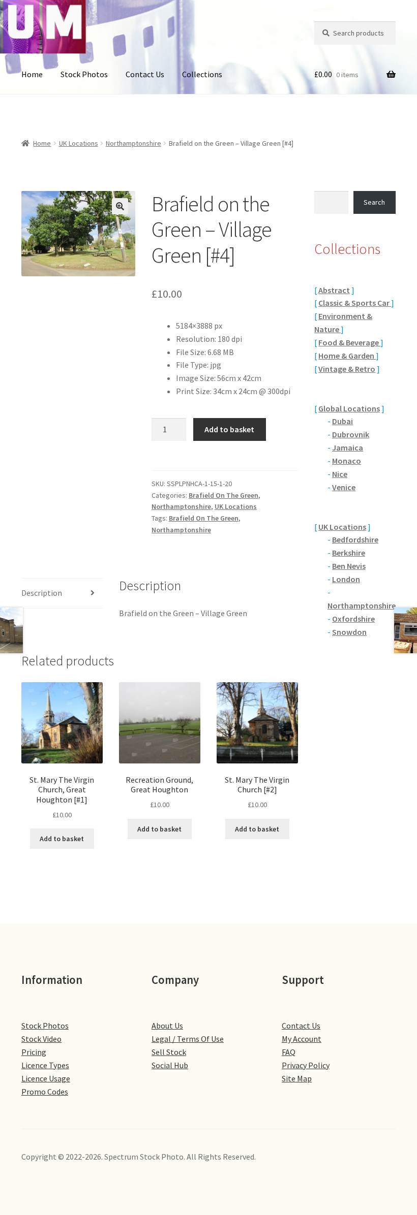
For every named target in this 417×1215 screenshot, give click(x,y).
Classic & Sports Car (354, 303)
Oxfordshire (353, 619)
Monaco (346, 461)
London (346, 579)
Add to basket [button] (62, 838)
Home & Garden (347, 355)
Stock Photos (84, 74)
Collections (202, 74)
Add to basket (229, 429)
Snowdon (349, 632)
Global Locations (349, 408)
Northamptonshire (133, 143)
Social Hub (170, 1065)
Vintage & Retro (346, 369)
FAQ (288, 1052)
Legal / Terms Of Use (188, 1039)
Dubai (342, 421)
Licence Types (45, 1065)
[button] (120, 206)
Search (374, 202)
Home (32, 74)
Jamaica (347, 447)
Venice (343, 487)
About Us (167, 1025)
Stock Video (41, 1039)
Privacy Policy (306, 1065)
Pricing (33, 1052)
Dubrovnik (350, 434)
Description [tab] (41, 593)
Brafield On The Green (223, 495)
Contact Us (145, 74)
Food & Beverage (349, 342)
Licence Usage (45, 1078)
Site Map (297, 1078)
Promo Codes (44, 1091)
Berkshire (348, 553)
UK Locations (78, 143)
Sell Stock (169, 1052)
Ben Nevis (349, 566)
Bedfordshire (355, 539)
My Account (301, 1039)
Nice (339, 474)
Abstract (334, 290)
